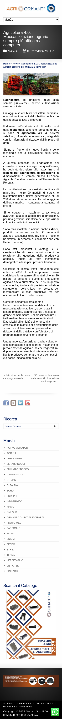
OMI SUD (12, 512)
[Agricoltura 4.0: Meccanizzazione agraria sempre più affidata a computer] (31, 84)
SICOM (11, 538)
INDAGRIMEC (14, 501)
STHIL (10, 549)
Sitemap (8, 703)
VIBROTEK (13, 565)
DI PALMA (12, 485)
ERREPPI (12, 496)
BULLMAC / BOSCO (18, 469)
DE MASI (12, 480)
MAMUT (11, 506)
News (12, 51)
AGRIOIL (12, 453)
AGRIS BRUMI (15, 458)
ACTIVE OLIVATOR (17, 447)
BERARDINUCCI (16, 463)
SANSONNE (13, 528)
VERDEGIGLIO (15, 560)
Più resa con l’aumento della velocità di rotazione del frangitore (45, 378)
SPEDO (11, 544)
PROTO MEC (14, 522)
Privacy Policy (46, 703)
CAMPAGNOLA (15, 474)
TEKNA (11, 555)
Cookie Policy (25, 703)
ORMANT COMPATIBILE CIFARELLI (26, 517)
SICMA (10, 533)
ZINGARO (12, 571)
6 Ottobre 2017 (40, 51)
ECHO (10, 490)
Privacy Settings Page (18, 707)
